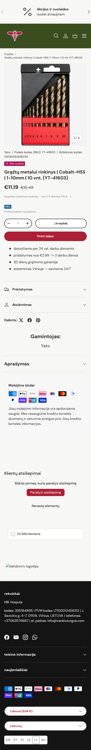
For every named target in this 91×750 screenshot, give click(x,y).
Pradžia (8, 54)
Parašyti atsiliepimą (45, 492)
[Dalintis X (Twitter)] (21, 320)
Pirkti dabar (45, 236)
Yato (7, 152)
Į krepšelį (61, 223)
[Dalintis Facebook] (29, 320)
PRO (8, 206)
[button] (75, 36)
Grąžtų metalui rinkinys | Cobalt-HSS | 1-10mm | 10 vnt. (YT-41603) (43, 57)
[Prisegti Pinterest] (38, 320)
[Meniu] (84, 36)
